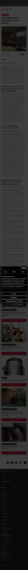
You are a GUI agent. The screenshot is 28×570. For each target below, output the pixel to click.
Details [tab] (14, 271)
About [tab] (23, 271)
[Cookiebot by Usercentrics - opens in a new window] (21, 268)
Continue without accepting (14, 301)
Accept (14, 293)
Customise (13, 297)
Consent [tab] (5, 271)
